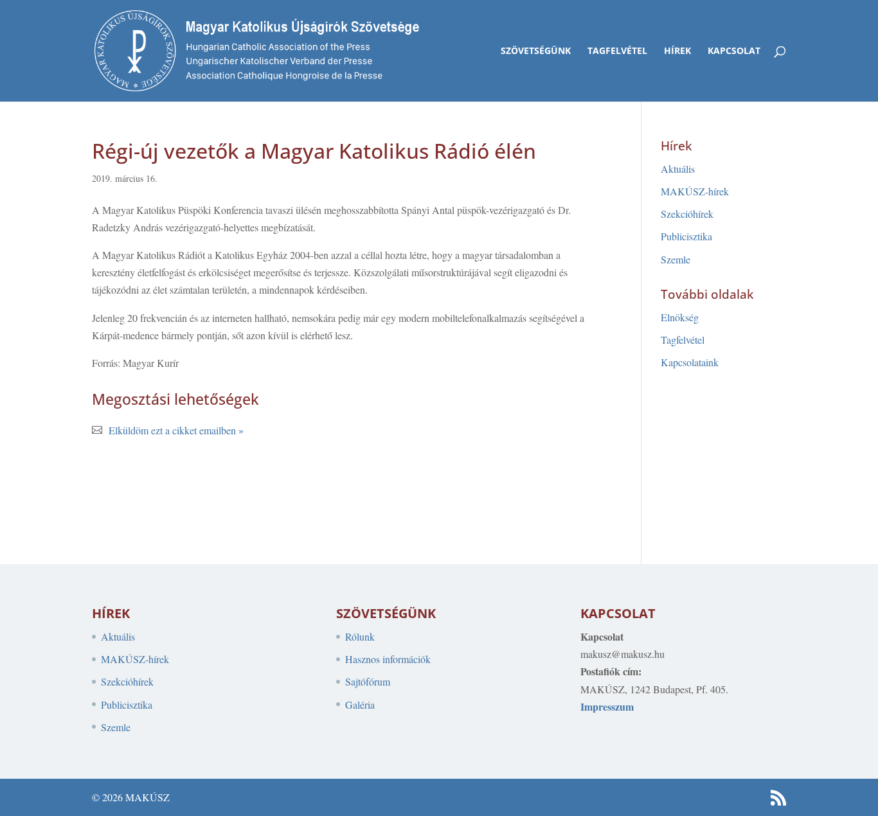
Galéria (360, 704)
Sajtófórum (367, 681)
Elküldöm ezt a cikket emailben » (176, 430)
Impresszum (607, 706)
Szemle (675, 259)
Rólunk (360, 636)
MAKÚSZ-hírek (695, 191)
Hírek (677, 51)
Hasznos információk (388, 659)
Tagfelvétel (617, 51)
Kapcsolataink (690, 362)
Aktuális (678, 168)
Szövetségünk (536, 51)
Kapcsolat (734, 51)
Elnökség (680, 317)
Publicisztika (686, 236)
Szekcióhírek (687, 213)
